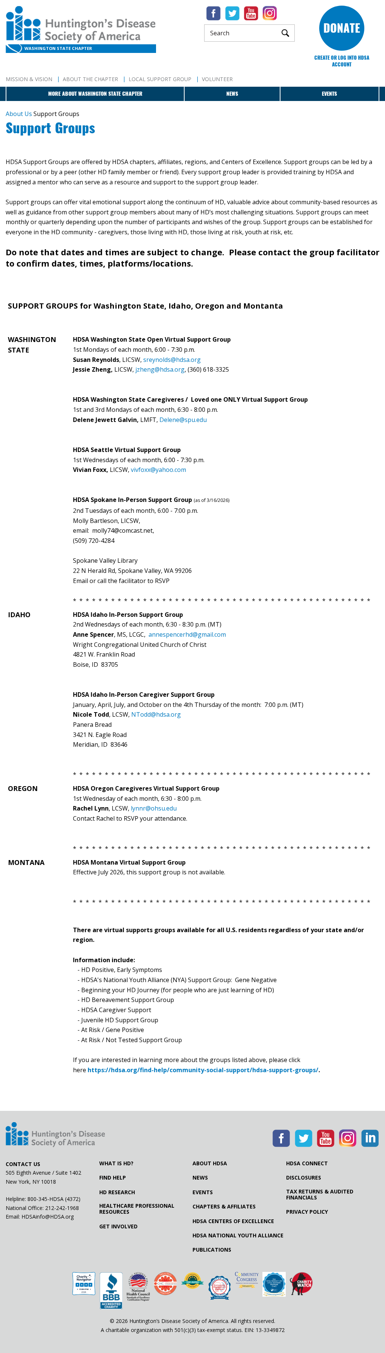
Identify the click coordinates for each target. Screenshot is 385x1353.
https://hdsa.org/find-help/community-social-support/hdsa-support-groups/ (203, 1070)
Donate (341, 28)
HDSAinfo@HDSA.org (47, 1216)
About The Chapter (90, 79)
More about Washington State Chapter (95, 93)
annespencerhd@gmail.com (187, 634)
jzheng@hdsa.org (160, 369)
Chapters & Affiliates (224, 1207)
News (232, 93)
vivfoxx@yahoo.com (158, 470)
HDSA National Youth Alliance (237, 1235)
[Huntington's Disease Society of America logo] (55, 1135)
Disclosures (303, 1178)
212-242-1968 (62, 1207)
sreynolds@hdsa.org (171, 360)
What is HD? (116, 1163)
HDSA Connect (307, 1163)
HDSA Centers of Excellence (233, 1221)
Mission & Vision (29, 79)
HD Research (117, 1192)
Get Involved (118, 1226)
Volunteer (217, 79)
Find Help (112, 1178)
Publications (211, 1250)
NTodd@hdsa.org (156, 714)
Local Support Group (160, 79)
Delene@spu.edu (182, 420)
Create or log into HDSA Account (341, 61)
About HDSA (209, 1163)
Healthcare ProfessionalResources (136, 1209)
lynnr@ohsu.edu (154, 808)
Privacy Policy (307, 1212)
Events (329, 93)
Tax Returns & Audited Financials (319, 1195)
